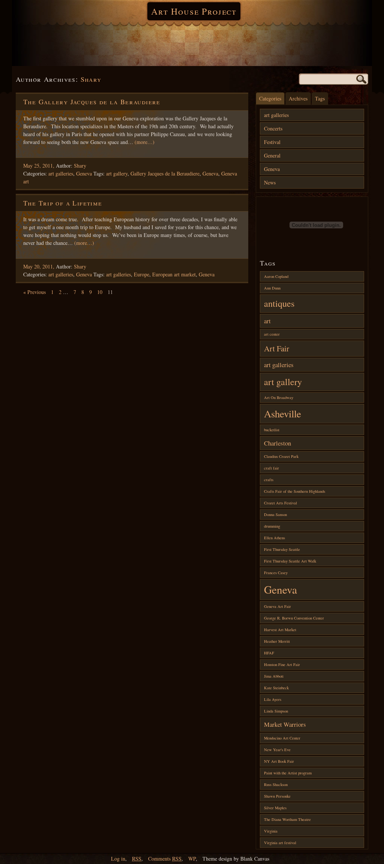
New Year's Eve (277, 749)
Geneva (84, 173)
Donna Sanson (275, 514)
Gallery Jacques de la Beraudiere (165, 173)
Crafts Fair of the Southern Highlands (294, 491)
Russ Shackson (276, 784)
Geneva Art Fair (277, 606)
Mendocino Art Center (282, 738)
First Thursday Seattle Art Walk (290, 561)
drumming (272, 526)
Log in (118, 858)
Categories (270, 98)
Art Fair (276, 348)
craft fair (271, 468)
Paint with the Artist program (288, 773)
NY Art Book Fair (279, 761)
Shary (91, 79)
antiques (279, 303)
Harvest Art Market (280, 629)
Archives (298, 98)
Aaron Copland (276, 276)
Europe (141, 274)
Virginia (271, 831)
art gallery (117, 173)
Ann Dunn (272, 288)
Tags (320, 98)
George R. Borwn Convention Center (294, 618)
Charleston (277, 443)
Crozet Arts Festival (280, 503)
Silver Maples (275, 807)
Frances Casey (276, 572)
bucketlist (271, 429)
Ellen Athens (274, 537)
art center (272, 334)
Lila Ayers (272, 699)
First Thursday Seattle (282, 549)
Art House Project (194, 11)
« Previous (34, 292)
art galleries (60, 173)
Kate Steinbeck (276, 687)
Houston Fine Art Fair (282, 664)
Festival (272, 142)
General (272, 155)
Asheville (282, 413)
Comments (165, 858)
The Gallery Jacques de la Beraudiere (91, 101)
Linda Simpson (276, 711)
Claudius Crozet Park (281, 456)
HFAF (269, 653)
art (267, 320)
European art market (174, 274)
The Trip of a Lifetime (62, 202)
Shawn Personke (277, 796)
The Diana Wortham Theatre (287, 819)
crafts (268, 479)
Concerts (273, 128)
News (270, 182)
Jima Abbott (274, 676)
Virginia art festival (280, 842)
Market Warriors (285, 724)
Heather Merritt (277, 641)
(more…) (144, 142)
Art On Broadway (278, 397)
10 (99, 292)
